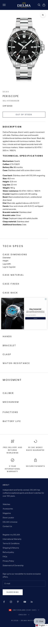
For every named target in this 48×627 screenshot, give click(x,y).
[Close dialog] (45, 299)
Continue (35, 318)
